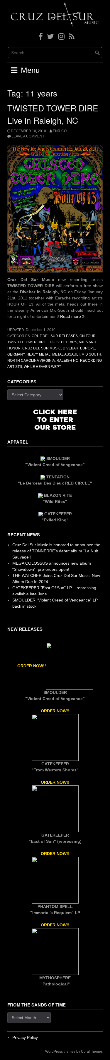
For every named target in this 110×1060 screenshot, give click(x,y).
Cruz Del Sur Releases (55, 336)
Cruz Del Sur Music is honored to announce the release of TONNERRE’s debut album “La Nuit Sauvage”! (56, 550)
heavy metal (38, 354)
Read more (72, 316)
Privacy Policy (25, 1037)
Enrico (60, 131)
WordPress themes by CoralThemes (74, 1051)
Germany (16, 354)
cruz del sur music (41, 348)
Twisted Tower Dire (26, 342)
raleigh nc (67, 360)
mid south (91, 354)
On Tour (87, 336)
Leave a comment (27, 136)
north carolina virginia (31, 360)
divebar (70, 348)
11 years (68, 342)
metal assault (66, 354)
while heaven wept (42, 367)
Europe (87, 348)
